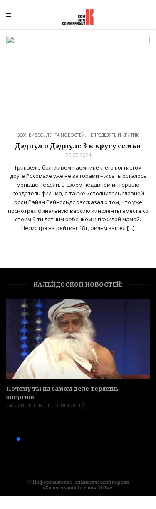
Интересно (30, 405)
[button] (5, 439)
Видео (36, 135)
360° (21, 135)
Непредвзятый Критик (113, 135)
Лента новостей (65, 135)
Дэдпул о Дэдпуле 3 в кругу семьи (78, 146)
